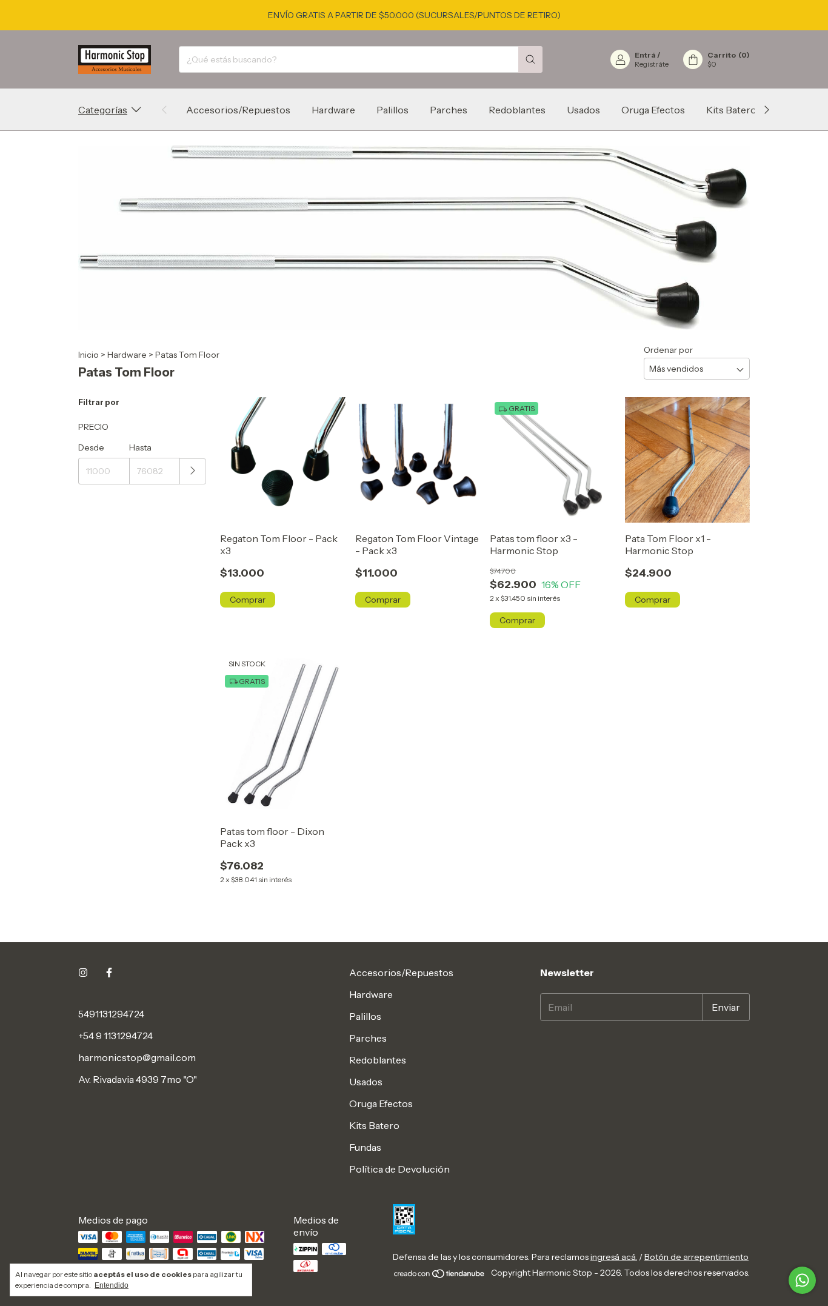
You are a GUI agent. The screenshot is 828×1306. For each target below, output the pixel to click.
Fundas (365, 1147)
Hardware (333, 110)
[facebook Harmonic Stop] (109, 972)
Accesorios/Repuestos (238, 110)
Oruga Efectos (653, 110)
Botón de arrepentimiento (696, 1256)
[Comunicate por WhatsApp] (802, 1280)
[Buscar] (530, 59)
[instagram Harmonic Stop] (83, 972)
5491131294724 (111, 1014)
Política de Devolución (399, 1169)
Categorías (102, 110)
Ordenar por (668, 349)
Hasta (140, 447)
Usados (583, 110)
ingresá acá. (613, 1256)
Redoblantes (517, 110)
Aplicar (193, 471)
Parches (448, 110)
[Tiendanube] (440, 1276)
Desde (91, 447)
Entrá (645, 54)
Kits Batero (731, 110)
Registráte (652, 64)
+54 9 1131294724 (115, 1036)
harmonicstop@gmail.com (137, 1057)
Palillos (392, 110)
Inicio (88, 354)
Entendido (112, 1285)
